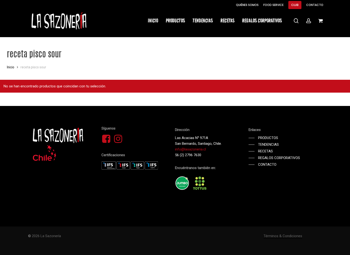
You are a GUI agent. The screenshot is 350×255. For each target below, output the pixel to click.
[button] (263, 138)
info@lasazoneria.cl (190, 149)
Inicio (10, 67)
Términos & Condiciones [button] (283, 236)
